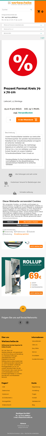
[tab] (10, 132)
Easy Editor (35, 348)
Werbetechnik (36, 401)
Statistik (32, 232)
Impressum (5, 394)
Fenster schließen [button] (23, 225)
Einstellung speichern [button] (21, 234)
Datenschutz (6, 390)
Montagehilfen (6, 401)
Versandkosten (25, 113)
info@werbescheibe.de (9, 15)
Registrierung (36, 387)
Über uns (34, 345)
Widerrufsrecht (6, 405)
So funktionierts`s (7, 398)
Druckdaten (35, 355)
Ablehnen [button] (10, 222)
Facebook (20, 322)
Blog (33, 405)
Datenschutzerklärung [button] (10, 218)
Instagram (27, 322)
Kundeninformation (38, 359)
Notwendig (9, 232)
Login (42, 38)
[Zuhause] (20, 3)
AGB (3, 387)
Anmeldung (35, 390)
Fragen (34, 394)
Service (34, 352)
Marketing (8, 234)
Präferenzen (20, 232)
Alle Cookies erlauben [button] (31, 222)
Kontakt (34, 398)
